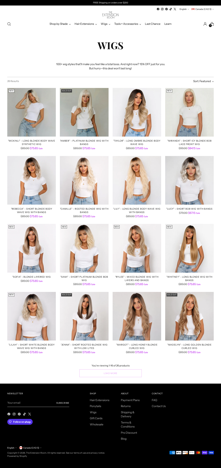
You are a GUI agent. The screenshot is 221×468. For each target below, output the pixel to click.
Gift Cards (96, 418)
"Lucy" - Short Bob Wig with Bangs (189, 208)
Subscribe (62, 403)
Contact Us (159, 406)
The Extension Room (36, 452)
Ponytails (95, 406)
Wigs (93, 412)
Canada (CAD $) (203, 9)
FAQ (154, 400)
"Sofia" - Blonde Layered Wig (31, 276)
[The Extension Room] (110, 14)
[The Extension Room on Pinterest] (166, 9)
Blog (124, 438)
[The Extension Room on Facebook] (158, 9)
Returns (126, 406)
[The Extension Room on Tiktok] (170, 9)
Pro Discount (129, 432)
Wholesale (96, 424)
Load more (110, 373)
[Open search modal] (9, 24)
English (183, 9)
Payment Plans (130, 400)
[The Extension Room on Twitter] (174, 9)
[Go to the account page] (205, 24)
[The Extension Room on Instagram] (162, 9)
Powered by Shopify (17, 456)
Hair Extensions (99, 400)
